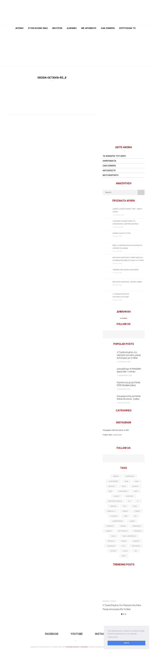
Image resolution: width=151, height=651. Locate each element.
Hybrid (137, 511)
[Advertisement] (75, 49)
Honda (125, 511)
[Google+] (118, 458)
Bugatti (135, 486)
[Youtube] (123, 334)
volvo (125, 551)
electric (129, 496)
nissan (108, 531)
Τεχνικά (113, 601)
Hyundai (114, 516)
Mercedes (137, 526)
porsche (137, 531)
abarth (116, 476)
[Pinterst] (138, 458)
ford (135, 506)
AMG (126, 481)
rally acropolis (129, 536)
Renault (111, 541)
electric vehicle (115, 501)
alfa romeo (113, 481)
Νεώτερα (57, 28)
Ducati (116, 496)
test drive (136, 546)
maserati (110, 526)
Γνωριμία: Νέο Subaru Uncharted (125, 270)
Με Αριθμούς (88, 28)
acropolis (130, 476)
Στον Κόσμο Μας (38, 28)
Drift (136, 491)
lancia (132, 521)
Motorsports (110, 175)
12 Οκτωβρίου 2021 (124, 362)
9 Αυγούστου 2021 (123, 403)
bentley (112, 486)
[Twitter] (113, 458)
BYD (110, 491)
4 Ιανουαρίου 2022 (123, 389)
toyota (113, 551)
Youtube (77, 634)
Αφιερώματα (109, 161)
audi (136, 481)
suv (123, 546)
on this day (122, 531)
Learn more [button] (112, 637)
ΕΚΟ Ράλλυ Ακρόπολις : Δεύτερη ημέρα (127, 282)
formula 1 (111, 511)
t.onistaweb (117, 435)
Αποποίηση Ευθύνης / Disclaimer (77, 647)
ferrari (113, 506)
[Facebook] (118, 334)
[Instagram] (128, 334)
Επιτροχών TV (127, 28)
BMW (124, 486)
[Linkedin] (123, 458)
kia (135, 516)
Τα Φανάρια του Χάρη (114, 156)
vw (135, 551)
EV (129, 501)
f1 (138, 501)
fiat (124, 506)
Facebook (51, 634)
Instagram (103, 634)
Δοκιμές (72, 28)
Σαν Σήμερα (108, 28)
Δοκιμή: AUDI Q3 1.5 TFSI (121, 233)
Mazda (123, 526)
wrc (124, 556)
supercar (111, 546)
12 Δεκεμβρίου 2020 (124, 375)
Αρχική (19, 28)
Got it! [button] (126, 643)
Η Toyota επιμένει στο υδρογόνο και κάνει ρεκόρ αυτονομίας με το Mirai (129, 355)
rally (113, 536)
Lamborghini (117, 521)
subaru (136, 541)
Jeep (125, 516)
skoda (123, 541)
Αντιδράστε (109, 170)
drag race (123, 491)
